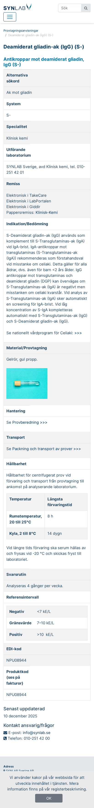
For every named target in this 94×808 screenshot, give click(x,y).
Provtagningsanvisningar (20, 30)
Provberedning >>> (29, 422)
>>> (78, 333)
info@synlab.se (36, 732)
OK (48, 798)
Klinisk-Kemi (47, 212)
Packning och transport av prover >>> (46, 448)
